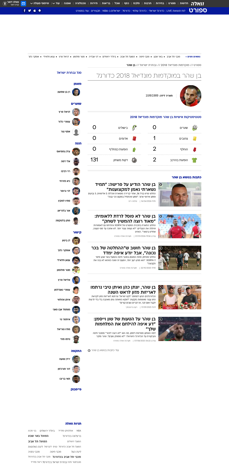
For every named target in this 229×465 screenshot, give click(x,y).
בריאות (106, 3)
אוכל (117, 3)
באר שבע (158, 57)
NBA (79, 431)
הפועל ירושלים (74, 442)
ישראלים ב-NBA (111, 11)
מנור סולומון (79, 57)
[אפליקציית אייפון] (34, 10)
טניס (55, 447)
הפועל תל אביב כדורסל (70, 447)
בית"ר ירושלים (109, 57)
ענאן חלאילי (49, 57)
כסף (126, 3)
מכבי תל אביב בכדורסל (39, 457)
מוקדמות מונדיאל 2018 (175, 65)
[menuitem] (182, 4)
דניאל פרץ (64, 57)
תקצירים (95, 11)
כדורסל (126, 11)
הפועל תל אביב (127, 57)
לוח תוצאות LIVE (176, 11)
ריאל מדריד (36, 462)
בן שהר (130, 65)
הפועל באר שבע (38, 436)
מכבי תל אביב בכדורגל (67, 457)
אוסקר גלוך (33, 57)
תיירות (94, 3)
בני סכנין (32, 431)
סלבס (136, 3)
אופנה (67, 3)
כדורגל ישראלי (156, 11)
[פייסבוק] (24, 10)
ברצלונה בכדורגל (72, 436)
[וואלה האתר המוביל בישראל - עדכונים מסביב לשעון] (197, 3)
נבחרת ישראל (148, 65)
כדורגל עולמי (140, 11)
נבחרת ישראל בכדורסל (54, 462)
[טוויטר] (29, 10)
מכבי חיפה (144, 57)
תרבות (148, 3)
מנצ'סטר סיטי (74, 462)
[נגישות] (5, 3)
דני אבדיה (93, 57)
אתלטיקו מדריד (65, 431)
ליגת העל (76, 452)
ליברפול (48, 447)
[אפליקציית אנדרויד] (39, 10)
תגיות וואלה (73, 423)
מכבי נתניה (34, 452)
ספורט (172, 3)
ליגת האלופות (35, 447)
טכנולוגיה (80, 3)
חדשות (184, 3)
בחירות (160, 3)
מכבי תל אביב (173, 57)
